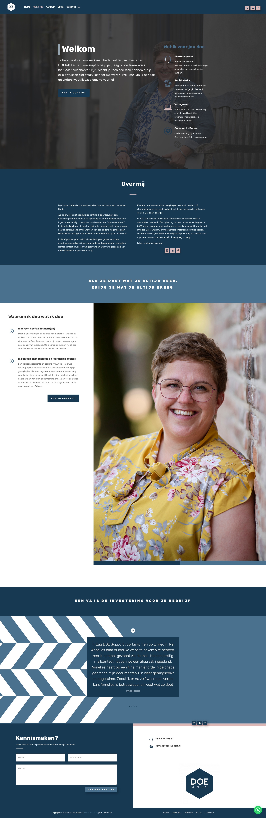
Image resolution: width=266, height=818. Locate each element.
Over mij (38, 7)
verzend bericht (101, 789)
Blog (60, 7)
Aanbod (50, 7)
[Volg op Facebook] (258, 8)
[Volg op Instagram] (247, 8)
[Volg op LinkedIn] (252, 8)
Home (27, 7)
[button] (258, 810)
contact (71, 7)
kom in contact (74, 93)
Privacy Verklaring (91, 812)
